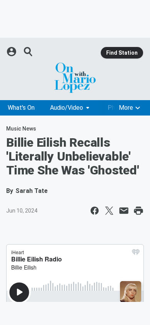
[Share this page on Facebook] (94, 210)
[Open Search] (28, 51)
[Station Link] (75, 77)
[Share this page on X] (109, 210)
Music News (21, 129)
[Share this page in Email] (123, 210)
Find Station (122, 53)
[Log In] (12, 51)
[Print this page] (138, 210)
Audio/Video (66, 107)
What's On (21, 107)
